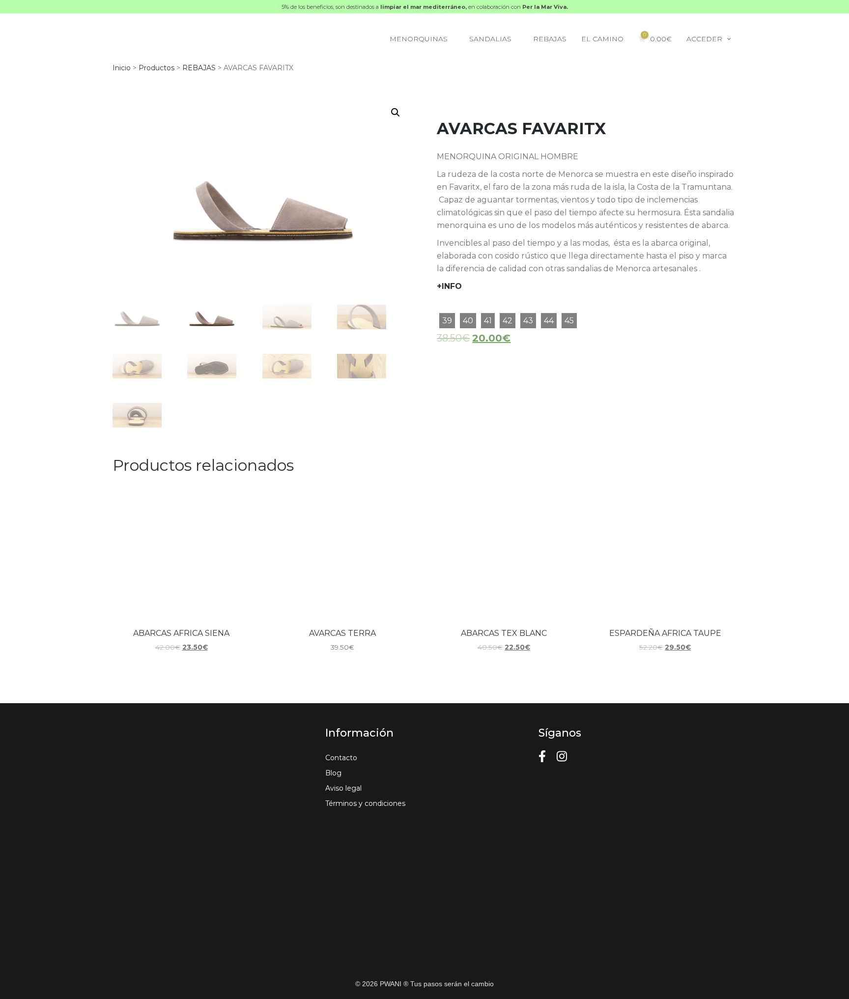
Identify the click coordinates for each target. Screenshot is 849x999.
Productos (156, 67)
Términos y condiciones (365, 803)
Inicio (122, 67)
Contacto (341, 757)
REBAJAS (199, 67)
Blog (333, 773)
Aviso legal (343, 788)
